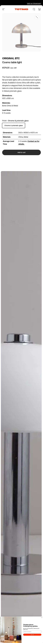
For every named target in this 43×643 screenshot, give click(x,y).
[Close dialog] (41, 617)
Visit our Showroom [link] (34, 3)
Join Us (32, 634)
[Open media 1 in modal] (37, 17)
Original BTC (11, 58)
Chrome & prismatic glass (13, 125)
